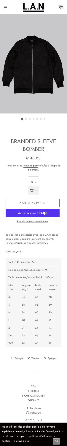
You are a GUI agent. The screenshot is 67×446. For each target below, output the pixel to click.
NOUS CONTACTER (33, 395)
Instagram (35, 413)
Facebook (35, 408)
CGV (33, 386)
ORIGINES (33, 400)
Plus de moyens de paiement (32, 221)
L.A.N (39, 420)
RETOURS (33, 391)
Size (33, 182)
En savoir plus (21, 441)
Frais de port (30, 165)
